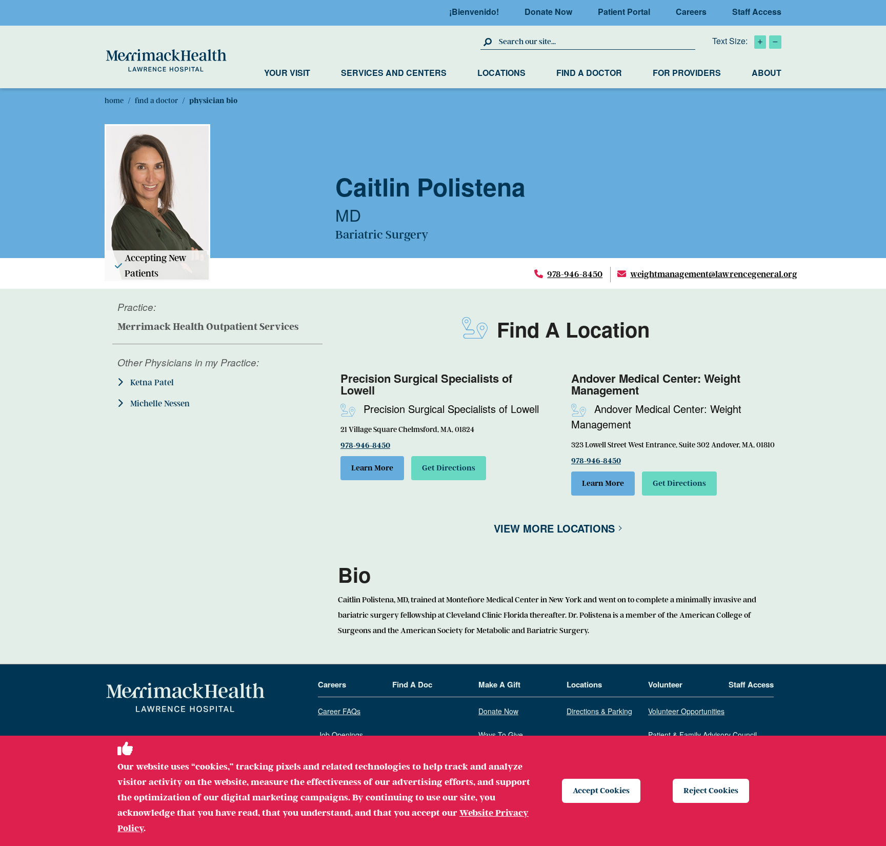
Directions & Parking (599, 711)
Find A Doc (412, 685)
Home (114, 100)
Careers (691, 11)
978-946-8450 (574, 274)
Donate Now (548, 11)
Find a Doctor (589, 72)
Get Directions (448, 468)
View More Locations (554, 528)
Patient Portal (624, 11)
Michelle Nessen (159, 403)
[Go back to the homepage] (185, 698)
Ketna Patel (151, 382)
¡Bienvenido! (474, 11)
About (766, 72)
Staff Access (756, 11)
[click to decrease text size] (775, 42)
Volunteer (665, 685)
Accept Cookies (601, 790)
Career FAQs (339, 711)
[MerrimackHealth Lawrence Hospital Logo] (166, 60)
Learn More (372, 468)
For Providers (687, 72)
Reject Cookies (710, 790)
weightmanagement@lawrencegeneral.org (713, 274)
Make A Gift (499, 685)
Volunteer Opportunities (686, 711)
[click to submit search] (488, 41)
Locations (501, 72)
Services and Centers (394, 72)
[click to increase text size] (760, 42)
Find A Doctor (156, 100)
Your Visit (287, 72)
